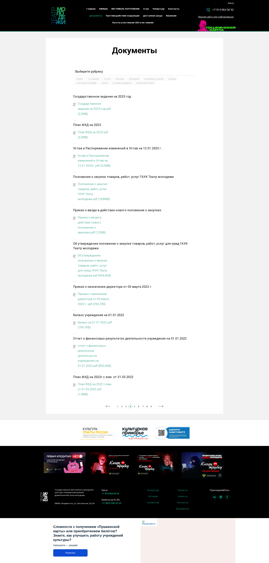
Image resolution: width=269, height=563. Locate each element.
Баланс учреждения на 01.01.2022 (98, 315)
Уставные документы (122, 83)
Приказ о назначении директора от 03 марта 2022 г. (112, 286)
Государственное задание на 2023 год (102, 96)
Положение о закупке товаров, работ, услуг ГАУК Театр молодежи (123, 177)
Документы (95, 15)
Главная (90, 8)
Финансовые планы (145, 83)
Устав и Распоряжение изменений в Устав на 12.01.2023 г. (117, 148)
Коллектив (153, 502)
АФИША (103, 8)
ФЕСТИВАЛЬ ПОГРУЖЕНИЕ (125, 8)
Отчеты (107, 79)
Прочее (104, 83)
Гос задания (93, 79)
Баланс (80, 79)
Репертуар (158, 8)
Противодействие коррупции (122, 15)
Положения (134, 79)
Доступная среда (152, 15)
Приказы (172, 79)
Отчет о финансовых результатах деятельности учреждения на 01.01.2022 (130, 338)
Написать (70, 553)
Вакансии (171, 15)
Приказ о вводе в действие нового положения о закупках (117, 210)
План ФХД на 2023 (87, 125)
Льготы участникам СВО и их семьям (132, 22)
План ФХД (120, 79)
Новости (182, 496)
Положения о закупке (154, 79)
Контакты (173, 8)
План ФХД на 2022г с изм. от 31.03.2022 (103, 377)
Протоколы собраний (87, 83)
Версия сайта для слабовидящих (216, 16)
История (153, 496)
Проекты (183, 490)
